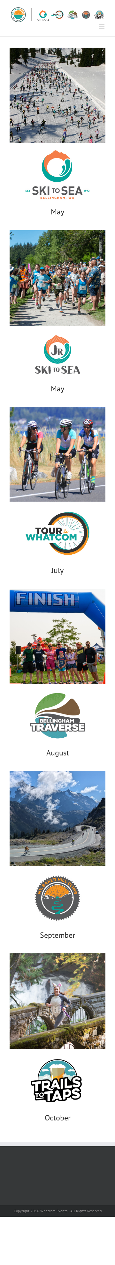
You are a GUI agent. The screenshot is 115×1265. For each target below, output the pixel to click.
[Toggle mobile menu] (102, 26)
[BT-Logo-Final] (57, 686)
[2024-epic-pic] (57, 773)
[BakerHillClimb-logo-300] (57, 868)
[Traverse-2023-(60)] (57, 591)
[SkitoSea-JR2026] (57, 328)
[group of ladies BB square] (57, 409)
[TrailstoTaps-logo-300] (57, 1051)
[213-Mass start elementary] (57, 232)
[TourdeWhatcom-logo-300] (57, 504)
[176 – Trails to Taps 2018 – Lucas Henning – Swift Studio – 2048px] (57, 955)
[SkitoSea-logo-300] (57, 145)
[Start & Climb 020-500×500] (57, 50)
